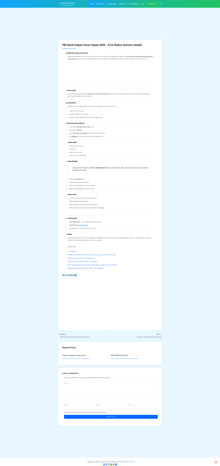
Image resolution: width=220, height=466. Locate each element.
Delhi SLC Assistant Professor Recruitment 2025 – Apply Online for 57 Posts (92, 265)
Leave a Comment (66, 358)
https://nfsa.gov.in (82, 225)
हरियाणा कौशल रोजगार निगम (119, 355)
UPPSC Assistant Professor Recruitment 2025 (82, 261)
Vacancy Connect (67, 3)
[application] (104, 3)
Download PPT (72, 251)
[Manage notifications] (216, 462)
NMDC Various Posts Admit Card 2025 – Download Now (85, 268)
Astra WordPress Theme (127, 462)
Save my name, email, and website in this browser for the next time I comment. (85, 412)
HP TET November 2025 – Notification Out (81, 258)
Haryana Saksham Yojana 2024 (74, 355)
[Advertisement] (110, 27)
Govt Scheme (75, 358)
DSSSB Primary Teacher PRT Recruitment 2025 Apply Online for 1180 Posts (92, 255)
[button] (100, 3)
